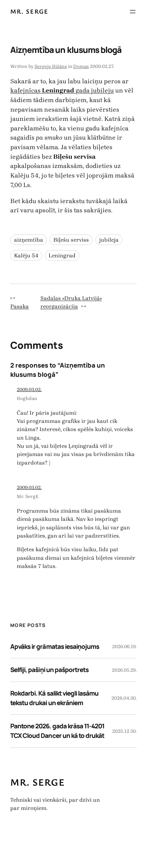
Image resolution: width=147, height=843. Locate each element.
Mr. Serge (29, 11)
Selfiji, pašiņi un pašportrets (49, 669)
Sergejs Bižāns (51, 66)
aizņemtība (28, 240)
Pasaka (19, 306)
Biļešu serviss (71, 240)
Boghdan (27, 398)
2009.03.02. (29, 389)
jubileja (109, 240)
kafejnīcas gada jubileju (62, 90)
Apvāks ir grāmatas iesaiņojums (54, 646)
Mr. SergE (28, 496)
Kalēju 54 (26, 255)
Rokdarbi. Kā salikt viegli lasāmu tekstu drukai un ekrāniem (54, 698)
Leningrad (62, 255)
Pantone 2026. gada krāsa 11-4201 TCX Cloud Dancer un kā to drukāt (57, 730)
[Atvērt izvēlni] (133, 12)
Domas (81, 66)
